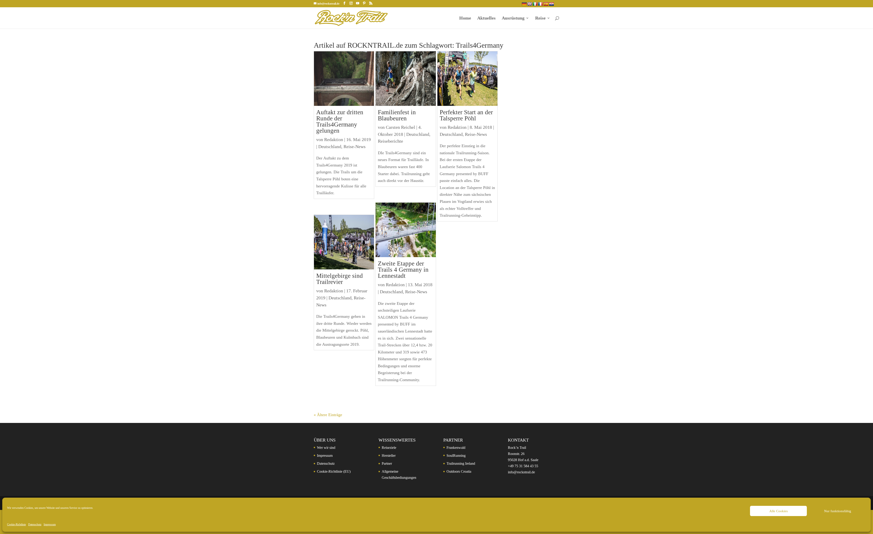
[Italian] (535, 4)
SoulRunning (456, 455)
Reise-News (355, 146)
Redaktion (333, 139)
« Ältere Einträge (328, 414)
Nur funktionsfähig (837, 511)
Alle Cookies (778, 511)
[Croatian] (551, 4)
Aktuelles (486, 18)
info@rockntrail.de (521, 472)
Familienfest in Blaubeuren (397, 115)
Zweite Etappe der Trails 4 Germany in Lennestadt (403, 269)
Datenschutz (34, 524)
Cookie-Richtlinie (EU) (334, 471)
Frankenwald (456, 448)
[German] (524, 4)
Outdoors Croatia (459, 471)
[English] (529, 4)
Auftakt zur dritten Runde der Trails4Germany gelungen (339, 121)
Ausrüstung (513, 18)
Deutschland (329, 146)
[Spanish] (546, 4)
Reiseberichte (390, 141)
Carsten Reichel (400, 127)
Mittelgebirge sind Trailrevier (339, 278)
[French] (540, 4)
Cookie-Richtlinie (16, 524)
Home (465, 18)
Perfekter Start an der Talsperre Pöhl (466, 115)
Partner (387, 463)
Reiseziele (389, 448)
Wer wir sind (326, 448)
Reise (540, 18)
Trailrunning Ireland (461, 463)
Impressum (50, 524)
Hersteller (389, 455)
